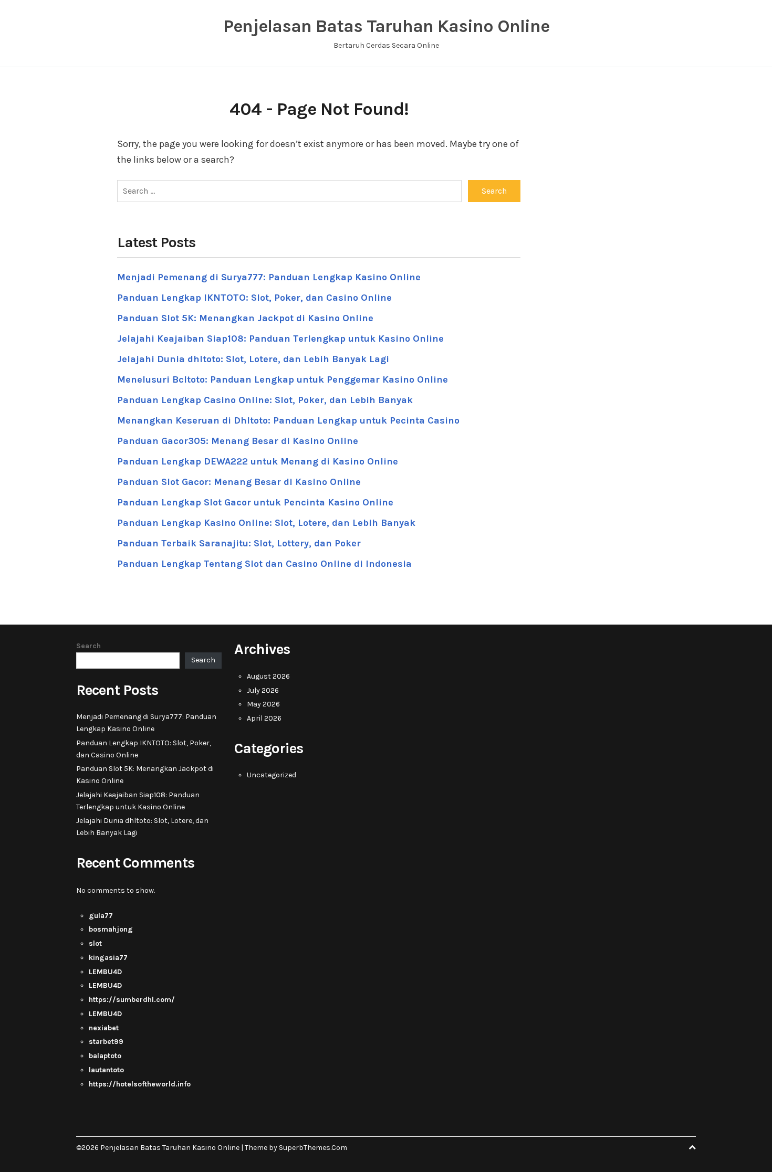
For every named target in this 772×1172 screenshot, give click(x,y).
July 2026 (263, 690)
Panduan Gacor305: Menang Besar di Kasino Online (237, 441)
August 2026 (268, 676)
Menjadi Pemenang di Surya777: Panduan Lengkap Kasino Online (269, 277)
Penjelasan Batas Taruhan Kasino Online (386, 26)
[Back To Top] (692, 1147)
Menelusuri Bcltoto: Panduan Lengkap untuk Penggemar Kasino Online (282, 379)
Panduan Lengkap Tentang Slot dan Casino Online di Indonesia (264, 563)
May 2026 (263, 704)
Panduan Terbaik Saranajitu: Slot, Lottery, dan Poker (239, 543)
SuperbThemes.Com (313, 1147)
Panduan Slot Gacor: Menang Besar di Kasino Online (239, 482)
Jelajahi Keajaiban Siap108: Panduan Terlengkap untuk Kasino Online (280, 338)
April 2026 (264, 718)
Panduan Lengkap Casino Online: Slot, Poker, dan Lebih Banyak (265, 400)
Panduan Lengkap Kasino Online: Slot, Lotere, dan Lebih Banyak (266, 523)
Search (88, 645)
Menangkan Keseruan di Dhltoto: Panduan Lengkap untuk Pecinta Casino (288, 420)
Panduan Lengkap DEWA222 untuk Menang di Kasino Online (257, 461)
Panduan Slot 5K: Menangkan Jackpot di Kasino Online (245, 318)
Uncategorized (271, 774)
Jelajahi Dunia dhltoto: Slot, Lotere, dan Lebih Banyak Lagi (253, 359)
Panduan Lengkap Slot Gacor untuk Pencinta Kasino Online (255, 502)
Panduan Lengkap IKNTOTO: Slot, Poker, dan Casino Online (254, 297)
